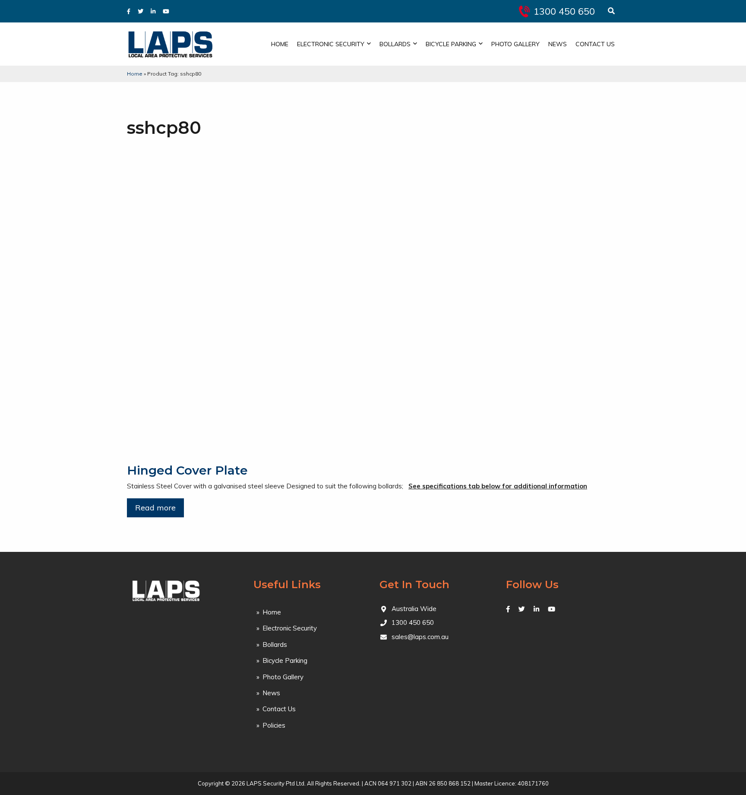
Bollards (395, 44)
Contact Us (595, 44)
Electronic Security (330, 44)
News (557, 44)
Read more (155, 508)
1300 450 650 (564, 11)
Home (279, 44)
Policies (273, 725)
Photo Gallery (515, 44)
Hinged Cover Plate (187, 470)
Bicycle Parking (451, 44)
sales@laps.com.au (420, 637)
